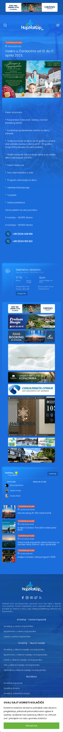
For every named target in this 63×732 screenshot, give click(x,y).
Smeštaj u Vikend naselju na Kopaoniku (24, 649)
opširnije (52, 473)
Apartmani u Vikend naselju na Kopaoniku (25, 654)
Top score (11, 482)
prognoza (21, 293)
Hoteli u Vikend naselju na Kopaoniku (23, 659)
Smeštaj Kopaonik (13, 683)
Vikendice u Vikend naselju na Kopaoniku (25, 670)
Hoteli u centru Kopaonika (17, 636)
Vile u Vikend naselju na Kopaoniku (22, 665)
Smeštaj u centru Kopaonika (18, 626)
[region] (31, 715)
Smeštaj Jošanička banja (17, 693)
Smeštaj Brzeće (12, 688)
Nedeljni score (39, 482)
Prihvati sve (31, 725)
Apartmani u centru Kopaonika (20, 631)
